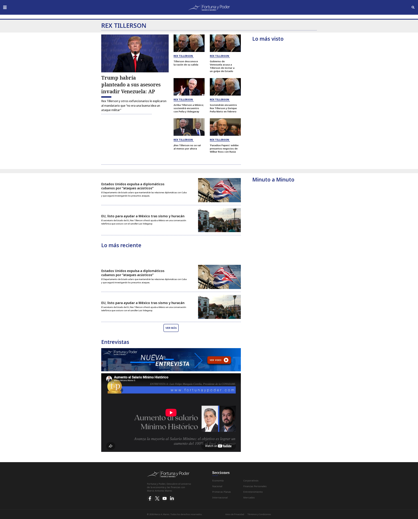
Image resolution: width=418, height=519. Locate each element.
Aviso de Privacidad (234, 514)
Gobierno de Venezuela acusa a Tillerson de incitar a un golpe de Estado (222, 66)
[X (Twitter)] (157, 498)
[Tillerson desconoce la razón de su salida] (189, 43)
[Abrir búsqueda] (413, 7)
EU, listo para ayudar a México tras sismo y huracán (143, 216)
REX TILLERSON (183, 56)
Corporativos (250, 480)
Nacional (217, 486)
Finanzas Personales (255, 486)
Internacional (220, 497)
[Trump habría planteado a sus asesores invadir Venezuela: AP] (135, 53)
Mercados (249, 497)
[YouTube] (164, 498)
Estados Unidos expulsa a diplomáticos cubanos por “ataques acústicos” (132, 186)
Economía (218, 480)
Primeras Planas (221, 491)
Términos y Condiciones (259, 514)
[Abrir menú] (5, 7)
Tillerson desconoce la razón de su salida (186, 63)
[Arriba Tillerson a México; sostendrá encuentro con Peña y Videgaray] (189, 87)
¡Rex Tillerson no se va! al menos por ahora (187, 147)
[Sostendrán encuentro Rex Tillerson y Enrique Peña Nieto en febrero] (225, 87)
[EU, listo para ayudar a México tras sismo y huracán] (219, 220)
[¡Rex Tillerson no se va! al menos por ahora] (189, 127)
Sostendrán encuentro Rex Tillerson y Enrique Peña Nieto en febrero (223, 108)
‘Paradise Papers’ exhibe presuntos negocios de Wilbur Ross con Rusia (224, 148)
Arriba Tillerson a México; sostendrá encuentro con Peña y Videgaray (189, 108)
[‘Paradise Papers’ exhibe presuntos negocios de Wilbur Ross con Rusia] (225, 127)
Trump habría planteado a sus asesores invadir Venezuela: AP (131, 84)
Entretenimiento (253, 491)
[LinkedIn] (172, 498)
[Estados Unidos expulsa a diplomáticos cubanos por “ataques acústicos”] (219, 190)
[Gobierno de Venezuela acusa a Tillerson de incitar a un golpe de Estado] (225, 43)
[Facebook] (150, 498)
